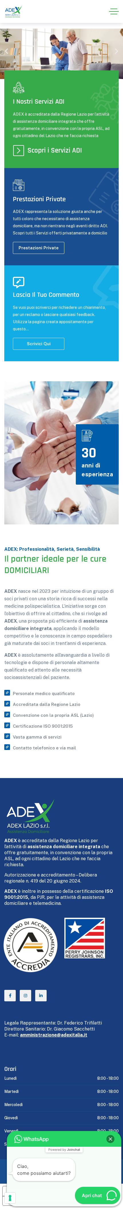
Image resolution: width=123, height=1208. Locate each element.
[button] (6, 51)
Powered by (64, 1150)
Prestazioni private (39, 247)
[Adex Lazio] (13, 11)
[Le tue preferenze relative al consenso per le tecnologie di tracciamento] (10, 1198)
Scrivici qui (39, 343)
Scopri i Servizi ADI (54, 150)
